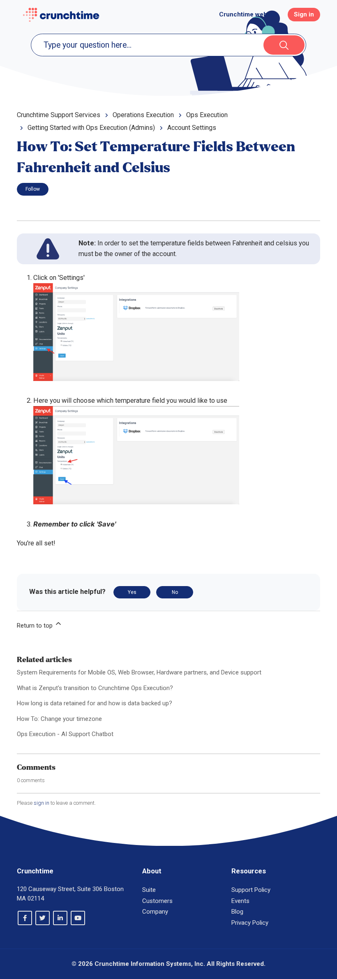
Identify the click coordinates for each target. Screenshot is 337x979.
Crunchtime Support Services (58, 115)
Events (240, 901)
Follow (32, 189)
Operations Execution (143, 115)
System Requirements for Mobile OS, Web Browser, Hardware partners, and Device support (139, 672)
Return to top (35, 625)
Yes (132, 592)
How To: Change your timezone (59, 719)
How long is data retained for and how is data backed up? (94, 703)
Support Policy (250, 890)
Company (155, 911)
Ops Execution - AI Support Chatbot (65, 734)
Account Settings (191, 128)
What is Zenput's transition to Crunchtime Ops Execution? (95, 688)
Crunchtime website (248, 14)
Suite (149, 890)
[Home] (61, 15)
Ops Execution (207, 115)
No (175, 592)
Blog (237, 911)
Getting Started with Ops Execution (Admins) (91, 128)
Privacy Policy (249, 922)
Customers (157, 901)
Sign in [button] (304, 14)
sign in (41, 803)
